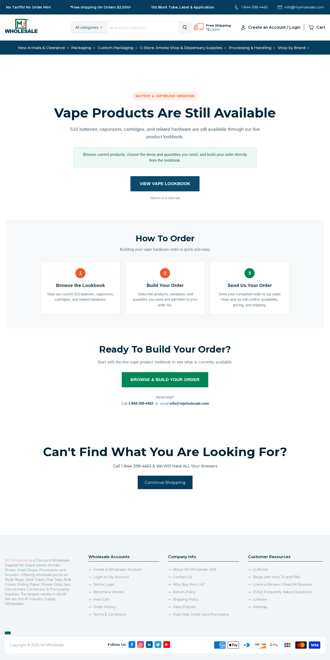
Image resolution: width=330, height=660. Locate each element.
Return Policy (184, 592)
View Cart (101, 599)
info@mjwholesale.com (304, 7)
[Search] (184, 27)
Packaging (81, 48)
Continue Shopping (165, 482)
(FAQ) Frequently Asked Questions (282, 592)
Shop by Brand (292, 48)
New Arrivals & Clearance (42, 48)
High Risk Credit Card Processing (201, 614)
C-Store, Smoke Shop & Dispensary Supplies (181, 48)
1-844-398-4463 (254, 7)
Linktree (260, 599)
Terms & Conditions (109, 614)
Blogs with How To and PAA (276, 577)
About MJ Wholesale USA (194, 569)
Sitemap (260, 607)
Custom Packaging (116, 48)
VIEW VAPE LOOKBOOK (165, 183)
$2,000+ (213, 29)
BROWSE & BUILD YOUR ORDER (165, 379)
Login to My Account (111, 577)
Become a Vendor (108, 592)
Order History (104, 607)
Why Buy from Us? (189, 584)
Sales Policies (184, 607)
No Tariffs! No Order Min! (28, 7)
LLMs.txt (260, 569)
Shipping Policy (186, 599)
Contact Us (182, 577)
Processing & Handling (251, 48)
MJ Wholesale (17, 560)
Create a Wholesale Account (117, 569)
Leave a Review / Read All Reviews (282, 584)
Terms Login (103, 584)
